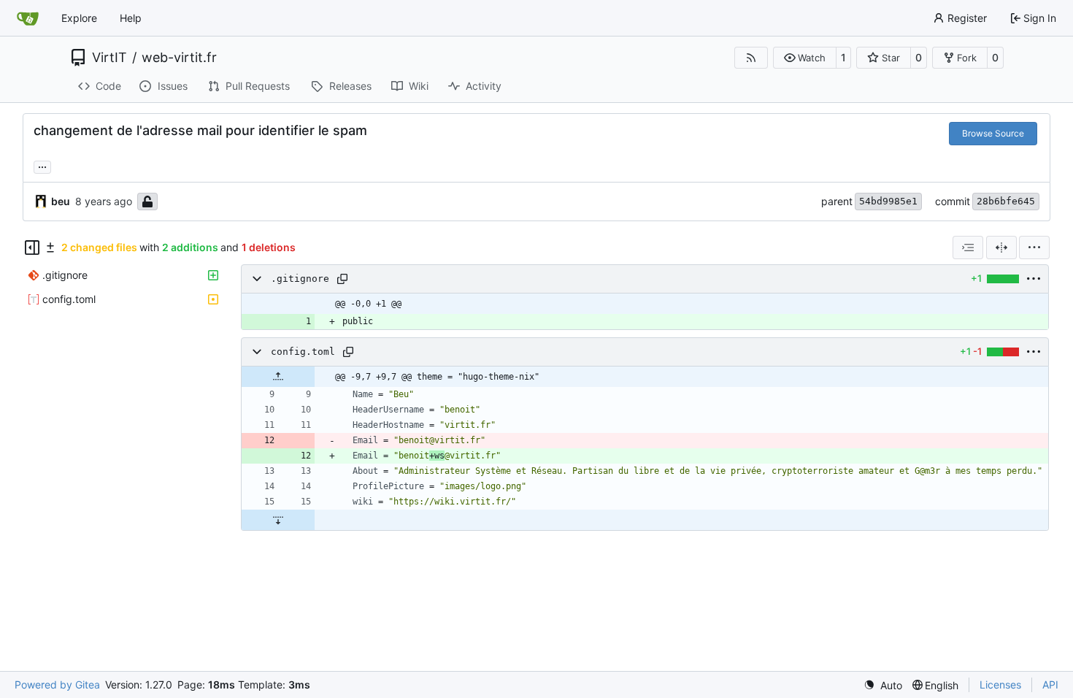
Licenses (1000, 684)
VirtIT (109, 57)
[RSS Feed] (751, 58)
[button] (805, 58)
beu (60, 201)
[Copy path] (342, 279)
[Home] (27, 18)
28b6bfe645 (1006, 201)
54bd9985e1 (888, 201)
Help (131, 18)
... (42, 165)
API (1050, 684)
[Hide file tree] (32, 247)
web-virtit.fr (179, 57)
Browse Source (993, 133)
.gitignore (300, 278)
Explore (79, 18)
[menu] (1034, 247)
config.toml (303, 351)
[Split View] (1001, 247)
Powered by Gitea (57, 684)
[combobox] (968, 247)
